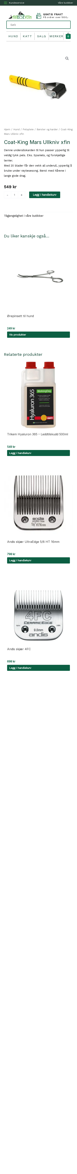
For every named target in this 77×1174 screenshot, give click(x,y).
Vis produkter (17, 334)
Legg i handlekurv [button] (20, 452)
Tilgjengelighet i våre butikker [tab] (23, 215)
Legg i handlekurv (44, 194)
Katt (27, 36)
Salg (41, 36)
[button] (67, 58)
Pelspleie (28, 129)
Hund (13, 36)
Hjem (7, 129)
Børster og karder (47, 129)
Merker (56, 36)
